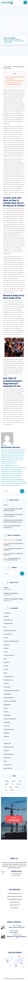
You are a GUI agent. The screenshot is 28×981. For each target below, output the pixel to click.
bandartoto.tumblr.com (17, 475)
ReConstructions (15, 907)
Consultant (6, 648)
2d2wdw (5, 505)
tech (6, 790)
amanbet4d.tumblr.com (18, 469)
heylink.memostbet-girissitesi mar (11, 690)
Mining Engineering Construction (14, 896)
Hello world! (19, 540)
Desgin (20, 781)
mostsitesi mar (7, 704)
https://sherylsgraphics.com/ (8, 463)
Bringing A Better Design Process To (17, 937)
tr (4, 740)
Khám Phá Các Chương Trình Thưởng (13, 599)
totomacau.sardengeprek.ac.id (17, 479)
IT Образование (7, 694)
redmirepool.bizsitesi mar (10, 718)
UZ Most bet (6, 750)
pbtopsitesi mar (7, 715)
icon (13, 784)
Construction (7, 644)
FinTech (5, 672)
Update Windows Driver (9, 747)
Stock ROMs (6, 732)
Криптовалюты (7, 757)
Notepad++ (6, 711)
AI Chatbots (6, 616)
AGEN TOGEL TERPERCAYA (13, 485)
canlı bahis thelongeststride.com (11, 641)
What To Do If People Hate (17, 927)
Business (6, 637)
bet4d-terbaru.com (21, 467)
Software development (9, 729)
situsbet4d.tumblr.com (6, 471)
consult (13, 781)
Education (6, 669)
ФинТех (5, 761)
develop (7, 784)
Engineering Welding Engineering (14, 899)
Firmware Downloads (8, 676)
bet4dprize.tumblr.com (16, 473)
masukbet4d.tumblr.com (17, 471)
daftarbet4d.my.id (5, 479)
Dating (5, 658)
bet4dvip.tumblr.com (6, 473)
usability (12, 790)
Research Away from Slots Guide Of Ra (15, 80)
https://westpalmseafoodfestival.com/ (10, 465)
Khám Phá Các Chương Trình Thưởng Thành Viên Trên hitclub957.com (13, 515)
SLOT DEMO (10, 450)
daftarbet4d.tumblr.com (16, 481)
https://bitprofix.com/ (12, 461)
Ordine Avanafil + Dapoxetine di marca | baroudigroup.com (12, 526)
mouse (10, 787)
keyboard (19, 784)
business (7, 781)
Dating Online (7, 662)
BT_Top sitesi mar (8, 634)
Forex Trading (7, 687)
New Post (6, 708)
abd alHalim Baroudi (18, 66)
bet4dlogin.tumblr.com (6, 475)
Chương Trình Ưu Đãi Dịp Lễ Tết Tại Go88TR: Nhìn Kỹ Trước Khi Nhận (13, 509)
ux (17, 790)
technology (6, 736)
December (6, 665)
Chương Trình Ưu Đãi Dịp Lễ (11, 593)
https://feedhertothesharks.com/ (9, 467)
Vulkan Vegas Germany (9, 754)
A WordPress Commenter (9, 540)
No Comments (7, 68)
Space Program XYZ (14, 904)
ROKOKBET (10, 452)
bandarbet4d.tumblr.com (6, 469)
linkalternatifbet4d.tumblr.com (8, 477)
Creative (5, 651)
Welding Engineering (14, 902)
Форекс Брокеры (8, 764)
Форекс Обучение (8, 768)
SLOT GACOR (4, 452)
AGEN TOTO (4, 450)
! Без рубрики (7, 612)
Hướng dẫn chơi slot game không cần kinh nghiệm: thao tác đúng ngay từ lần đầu (13, 521)
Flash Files (6, 683)
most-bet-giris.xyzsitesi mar (10, 701)
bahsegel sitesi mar (8, 623)
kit (5, 787)
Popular (17, 787)
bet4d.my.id (18, 477)
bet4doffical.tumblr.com (15, 483)
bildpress (6, 543)
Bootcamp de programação (10, 630)
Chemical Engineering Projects (15, 893)
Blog (5, 627)
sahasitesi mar (7, 722)
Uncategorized (7, 743)
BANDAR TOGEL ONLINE (19, 450)
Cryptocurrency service (9, 655)
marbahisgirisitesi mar (9, 697)
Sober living (6, 725)
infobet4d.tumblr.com (6, 481)
